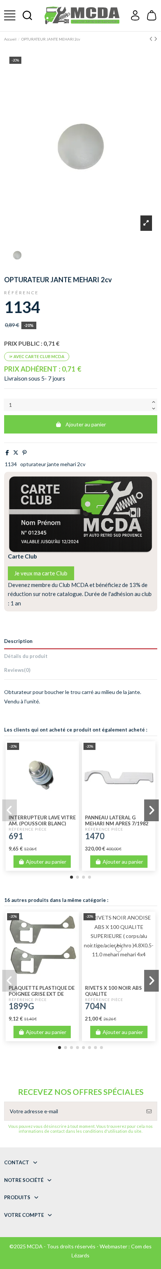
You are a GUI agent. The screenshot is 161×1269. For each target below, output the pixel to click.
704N (95, 1006)
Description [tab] (18, 641)
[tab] (80, 671)
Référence (21, 292)
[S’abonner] (149, 1111)
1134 (11, 464)
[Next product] (155, 39)
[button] (71, 877)
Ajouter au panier (86, 424)
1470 (94, 836)
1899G (21, 1006)
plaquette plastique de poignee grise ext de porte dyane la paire (42, 994)
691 (16, 836)
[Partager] (7, 452)
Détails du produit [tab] (26, 656)
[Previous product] (151, 39)
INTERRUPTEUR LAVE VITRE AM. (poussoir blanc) (42, 820)
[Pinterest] (24, 452)
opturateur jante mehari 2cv (52, 464)
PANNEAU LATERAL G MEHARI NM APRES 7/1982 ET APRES (117, 823)
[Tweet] (15, 452)
